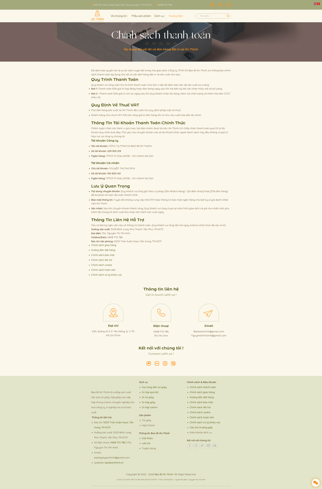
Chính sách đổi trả (101, 260)
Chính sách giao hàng (103, 245)
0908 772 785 (117, 442)
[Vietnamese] (318, 3)
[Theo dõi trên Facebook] (190, 446)
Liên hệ (146, 443)
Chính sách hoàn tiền (103, 270)
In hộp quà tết (150, 392)
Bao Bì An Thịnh (164, 474)
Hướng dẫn (176, 15)
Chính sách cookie (101, 265)
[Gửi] (228, 16)
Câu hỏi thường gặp (201, 427)
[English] (315, 3)
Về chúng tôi (119, 15)
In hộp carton (149, 407)
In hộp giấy (148, 402)
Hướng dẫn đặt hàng (103, 250)
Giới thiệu (147, 438)
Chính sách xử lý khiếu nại (106, 274)
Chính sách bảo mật (102, 255)
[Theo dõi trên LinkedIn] (208, 446)
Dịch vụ (159, 15)
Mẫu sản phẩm (141, 15)
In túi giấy (148, 397)
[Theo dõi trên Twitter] (202, 446)
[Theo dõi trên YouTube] (214, 446)
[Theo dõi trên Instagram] (196, 446)
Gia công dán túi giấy (154, 387)
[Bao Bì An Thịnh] (99, 16)
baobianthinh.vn (114, 462)
